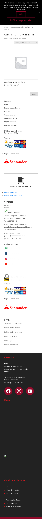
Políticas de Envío (11, 503)
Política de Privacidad (12, 328)
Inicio (6, 27)
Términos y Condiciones (13, 323)
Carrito (6, 208)
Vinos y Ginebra (10, 118)
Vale (21, 14)
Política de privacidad (21, 20)
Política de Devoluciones (13, 196)
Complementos (10, 115)
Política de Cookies (11, 345)
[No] (39, 13)
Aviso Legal (8, 340)
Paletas (7, 104)
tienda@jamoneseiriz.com (14, 218)
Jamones (7, 101)
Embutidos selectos (12, 108)
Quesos (7, 111)
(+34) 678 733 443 (18, 377)
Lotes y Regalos (10, 125)
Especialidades (10, 122)
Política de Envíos (10, 193)
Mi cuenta (7, 205)
